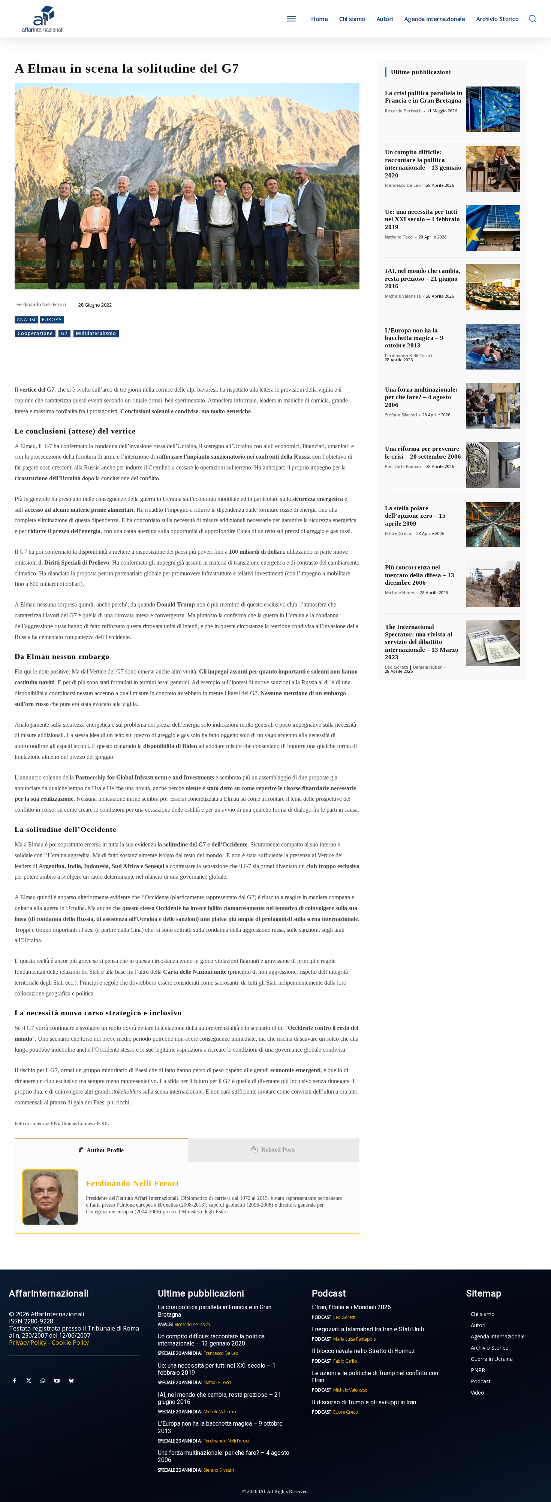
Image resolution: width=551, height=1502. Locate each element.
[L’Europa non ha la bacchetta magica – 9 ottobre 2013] (493, 347)
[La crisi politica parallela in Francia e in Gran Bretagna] (493, 109)
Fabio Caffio (345, 1361)
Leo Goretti (396, 667)
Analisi (26, 319)
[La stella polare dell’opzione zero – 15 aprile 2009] (493, 524)
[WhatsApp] (113, 365)
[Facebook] (79, 365)
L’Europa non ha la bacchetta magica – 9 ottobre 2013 (414, 338)
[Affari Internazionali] (80, 19)
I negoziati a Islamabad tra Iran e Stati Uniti (368, 1329)
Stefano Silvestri (401, 414)
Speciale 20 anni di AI (180, 1353)
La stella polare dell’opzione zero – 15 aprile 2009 (415, 516)
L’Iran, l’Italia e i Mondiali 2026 (351, 1307)
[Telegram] (130, 365)
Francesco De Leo (403, 185)
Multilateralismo (96, 333)
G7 (64, 333)
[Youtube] (57, 1381)
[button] (532, 18)
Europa (52, 319)
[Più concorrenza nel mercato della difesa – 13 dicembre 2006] (493, 583)
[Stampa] (165, 365)
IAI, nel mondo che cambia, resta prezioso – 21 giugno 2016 (422, 278)
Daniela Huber (427, 667)
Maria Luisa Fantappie (354, 1339)
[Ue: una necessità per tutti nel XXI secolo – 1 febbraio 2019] (493, 228)
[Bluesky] (71, 1381)
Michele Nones (400, 592)
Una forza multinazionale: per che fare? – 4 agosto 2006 (421, 397)
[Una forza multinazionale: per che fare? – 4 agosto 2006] (493, 406)
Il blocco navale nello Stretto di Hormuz (363, 1350)
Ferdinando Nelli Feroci (41, 304)
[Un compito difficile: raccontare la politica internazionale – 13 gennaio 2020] (493, 168)
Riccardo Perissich (403, 110)
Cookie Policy (70, 1342)
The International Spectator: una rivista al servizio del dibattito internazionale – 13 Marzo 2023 (421, 642)
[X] (96, 365)
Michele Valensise (403, 296)
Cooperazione (35, 333)
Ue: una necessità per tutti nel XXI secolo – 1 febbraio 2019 (422, 219)
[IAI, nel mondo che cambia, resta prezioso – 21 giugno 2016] (493, 287)
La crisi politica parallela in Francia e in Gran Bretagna (423, 96)
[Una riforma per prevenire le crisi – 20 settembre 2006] (493, 465)
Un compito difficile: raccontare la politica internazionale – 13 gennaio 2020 (423, 164)
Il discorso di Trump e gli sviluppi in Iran (364, 1402)
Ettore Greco (398, 533)
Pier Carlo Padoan (403, 466)
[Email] (148, 365)
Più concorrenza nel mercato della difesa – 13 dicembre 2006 (419, 575)
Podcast (321, 1317)
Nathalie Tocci (399, 237)
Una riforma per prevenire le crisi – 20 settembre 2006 (423, 452)
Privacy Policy (27, 1342)
